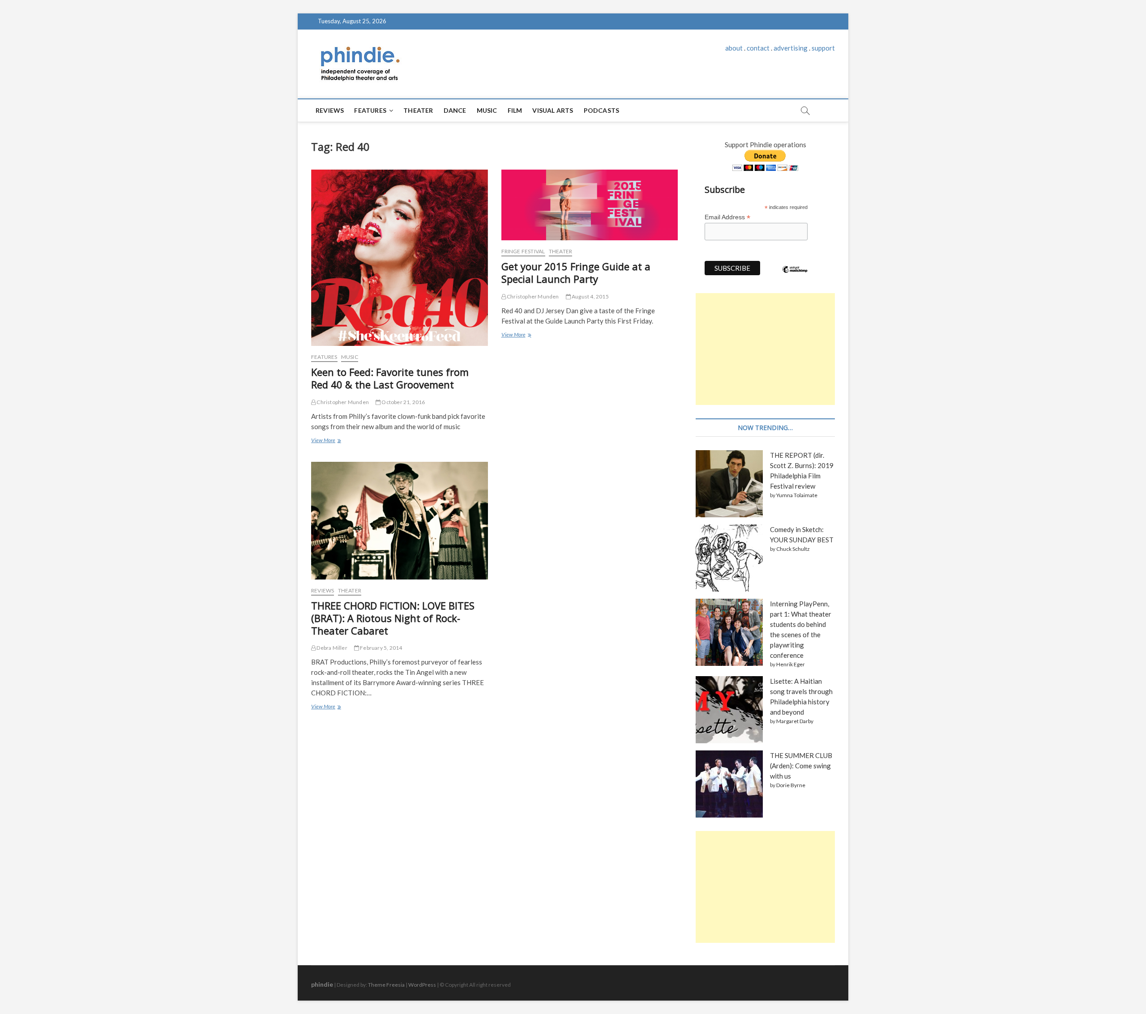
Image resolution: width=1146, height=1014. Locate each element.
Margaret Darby (794, 721)
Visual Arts (552, 110)
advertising (791, 48)
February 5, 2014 (380, 647)
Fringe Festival (523, 251)
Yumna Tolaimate (796, 495)
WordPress (422, 984)
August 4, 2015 (590, 296)
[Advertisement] (765, 349)
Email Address (727, 217)
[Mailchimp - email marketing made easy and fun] (795, 276)
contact (758, 48)
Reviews (330, 110)
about (734, 48)
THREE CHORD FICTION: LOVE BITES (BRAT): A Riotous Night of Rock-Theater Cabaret (393, 618)
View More (325, 441)
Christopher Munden (342, 402)
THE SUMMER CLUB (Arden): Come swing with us (801, 765)
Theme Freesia (386, 984)
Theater (418, 110)
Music (487, 110)
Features (370, 110)
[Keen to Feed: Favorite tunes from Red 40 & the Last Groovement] (399, 258)
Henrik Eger (790, 664)
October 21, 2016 (403, 402)
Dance (455, 110)
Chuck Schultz (793, 548)
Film (515, 110)
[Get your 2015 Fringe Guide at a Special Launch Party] (589, 205)
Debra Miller (331, 647)
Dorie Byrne (790, 785)
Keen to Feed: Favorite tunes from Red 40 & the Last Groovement (390, 378)
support (823, 48)
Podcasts (602, 110)
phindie (322, 984)
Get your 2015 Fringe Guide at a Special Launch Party (575, 272)
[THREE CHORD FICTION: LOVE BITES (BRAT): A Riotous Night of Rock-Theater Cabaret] (399, 520)
